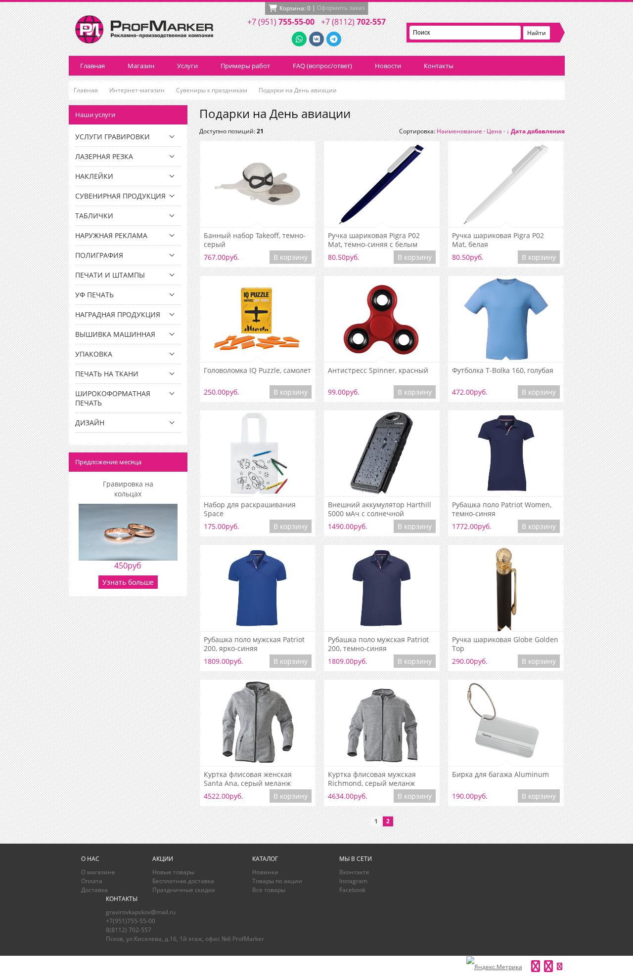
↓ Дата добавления (535, 131)
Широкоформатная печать (112, 398)
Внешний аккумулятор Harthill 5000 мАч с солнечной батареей (379, 509)
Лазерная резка (104, 156)
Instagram (353, 881)
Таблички (94, 215)
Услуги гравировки (112, 136)
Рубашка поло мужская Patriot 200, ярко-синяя (254, 644)
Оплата (91, 881)
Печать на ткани (106, 373)
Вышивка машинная (115, 334)
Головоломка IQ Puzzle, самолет (257, 370)
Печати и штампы (110, 275)
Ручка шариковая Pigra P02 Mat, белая (498, 240)
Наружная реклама (111, 235)
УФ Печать (94, 294)
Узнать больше (128, 582)
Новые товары (173, 872)
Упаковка (93, 354)
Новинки (265, 872)
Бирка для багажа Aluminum (500, 774)
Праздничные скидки (183, 890)
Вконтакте (354, 872)
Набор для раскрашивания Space (250, 509)
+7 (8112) (353, 21)
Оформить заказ (341, 7)
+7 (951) (281, 21)
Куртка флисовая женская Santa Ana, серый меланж (248, 779)
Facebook (352, 890)
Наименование (459, 131)
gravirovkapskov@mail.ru (141, 912)
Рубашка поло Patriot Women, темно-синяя (501, 509)
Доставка (94, 890)
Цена (494, 131)
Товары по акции (277, 881)
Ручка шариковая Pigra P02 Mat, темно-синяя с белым (374, 240)
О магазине (98, 872)
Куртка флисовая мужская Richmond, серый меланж (372, 779)
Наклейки (94, 176)
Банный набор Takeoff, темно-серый (255, 240)
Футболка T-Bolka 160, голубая (502, 370)
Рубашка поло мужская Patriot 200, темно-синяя (378, 644)
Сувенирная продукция (120, 196)
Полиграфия (99, 255)
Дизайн (89, 422)
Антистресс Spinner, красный (378, 370)
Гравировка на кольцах (128, 488)
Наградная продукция (117, 314)
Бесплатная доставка (183, 881)
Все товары (268, 890)
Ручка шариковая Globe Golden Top (505, 644)
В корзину (290, 257)
